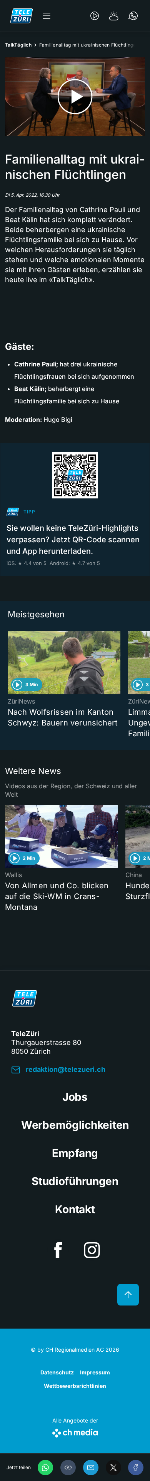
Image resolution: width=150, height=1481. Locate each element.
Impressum (95, 1372)
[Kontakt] (133, 16)
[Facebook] (135, 1467)
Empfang (75, 1153)
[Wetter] (114, 16)
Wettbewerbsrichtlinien (75, 1385)
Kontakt (75, 1209)
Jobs (75, 1096)
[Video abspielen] (75, 96)
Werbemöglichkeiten (75, 1125)
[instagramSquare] (92, 1250)
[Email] (90, 1467)
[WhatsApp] (45, 1467)
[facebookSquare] (58, 1250)
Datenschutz (57, 1372)
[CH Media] (75, 1431)
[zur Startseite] (21, 15)
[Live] (95, 16)
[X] (113, 1467)
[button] (68, 1467)
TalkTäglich (18, 45)
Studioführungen (75, 1181)
